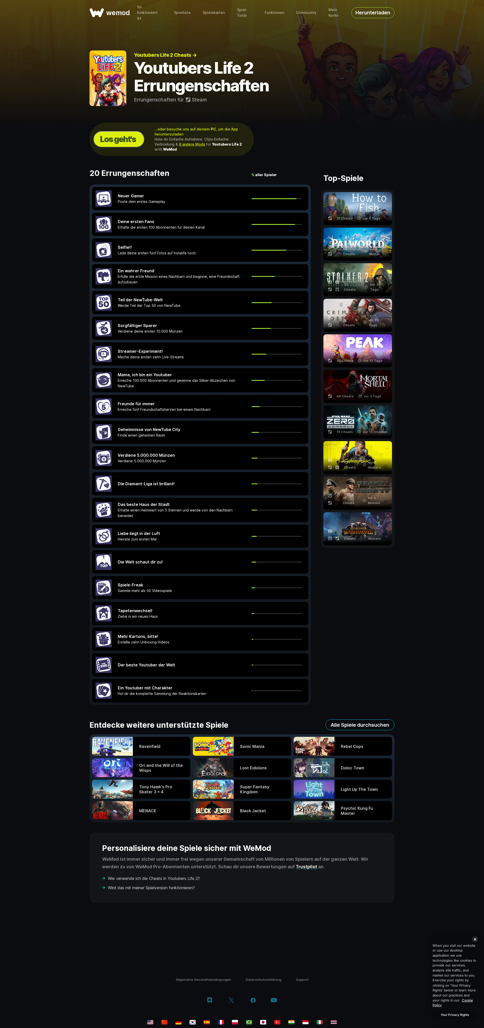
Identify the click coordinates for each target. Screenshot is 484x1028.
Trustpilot (306, 866)
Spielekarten (214, 12)
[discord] (209, 1000)
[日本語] (263, 1022)
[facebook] (253, 1001)
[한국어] (193, 1022)
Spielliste (182, 12)
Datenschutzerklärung (263, 980)
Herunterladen (372, 13)
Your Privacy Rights (455, 1015)
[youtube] (274, 1000)
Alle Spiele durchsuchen (360, 725)
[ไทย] (334, 1022)
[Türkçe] (277, 1022)
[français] (221, 1022)
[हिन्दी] (291, 1022)
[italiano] (320, 1022)
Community (306, 12)
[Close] (475, 939)
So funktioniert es (147, 12)
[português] (249, 1022)
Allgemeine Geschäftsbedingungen (203, 980)
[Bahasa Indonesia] (305, 1022)
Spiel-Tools (242, 12)
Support (302, 980)
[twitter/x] (231, 1000)
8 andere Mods (192, 144)
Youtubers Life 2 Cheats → (165, 55)
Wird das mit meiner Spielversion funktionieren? (151, 887)
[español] (207, 1022)
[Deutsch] (178, 1022)
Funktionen (274, 12)
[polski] (235, 1022)
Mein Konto (333, 12)
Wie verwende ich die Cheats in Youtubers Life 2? (154, 878)
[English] (150, 1022)
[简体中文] (164, 1022)
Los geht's (118, 139)
